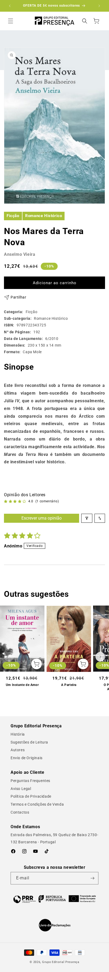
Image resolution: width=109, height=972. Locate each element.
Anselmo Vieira (19, 254)
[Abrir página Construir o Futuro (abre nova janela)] (54, 898)
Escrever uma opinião (41, 518)
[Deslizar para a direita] (100, 657)
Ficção (13, 215)
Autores (18, 750)
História (18, 734)
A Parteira (68, 685)
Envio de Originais (27, 758)
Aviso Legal (21, 789)
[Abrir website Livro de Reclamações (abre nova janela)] (54, 925)
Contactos (20, 812)
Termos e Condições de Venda (37, 804)
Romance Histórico (43, 215)
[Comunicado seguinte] (99, 6)
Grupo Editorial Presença (60, 962)
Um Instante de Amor (22, 685)
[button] (10, 21)
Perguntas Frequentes (30, 781)
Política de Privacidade (31, 796)
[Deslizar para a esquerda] (8, 657)
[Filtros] (86, 518)
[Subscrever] (92, 878)
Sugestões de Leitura (29, 742)
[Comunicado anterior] (10, 6)
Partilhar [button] (18, 297)
